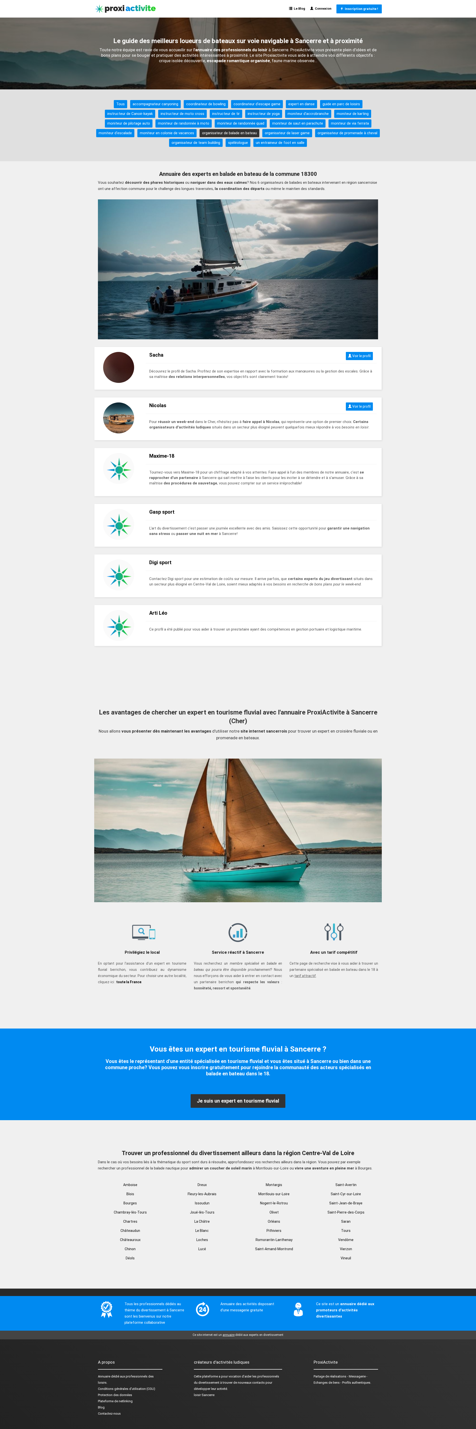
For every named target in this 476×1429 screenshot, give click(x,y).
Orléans (274, 1221)
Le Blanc (202, 1231)
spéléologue (238, 142)
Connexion (322, 8)
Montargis (274, 1185)
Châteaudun (130, 1231)
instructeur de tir (226, 113)
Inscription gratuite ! (360, 9)
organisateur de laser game (287, 133)
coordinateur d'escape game (257, 104)
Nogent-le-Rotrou (274, 1203)
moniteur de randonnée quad (240, 123)
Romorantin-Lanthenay (274, 1240)
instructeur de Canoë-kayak (130, 113)
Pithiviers (274, 1231)
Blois (130, 1194)
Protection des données (115, 1395)
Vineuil (346, 1258)
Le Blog (298, 8)
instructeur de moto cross (182, 113)
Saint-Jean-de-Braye (345, 1203)
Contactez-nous (109, 1413)
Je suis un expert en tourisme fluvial (238, 1101)
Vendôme (346, 1240)
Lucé (202, 1249)
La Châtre (202, 1221)
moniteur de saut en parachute (297, 123)
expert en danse (301, 104)
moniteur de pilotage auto (128, 123)
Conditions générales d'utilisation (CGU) (126, 1389)
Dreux (202, 1185)
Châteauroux (130, 1240)
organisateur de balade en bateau (229, 133)
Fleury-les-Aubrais (202, 1194)
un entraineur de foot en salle (280, 142)
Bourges (130, 1203)
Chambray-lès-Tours (130, 1212)
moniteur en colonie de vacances (167, 133)
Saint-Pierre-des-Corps (345, 1212)
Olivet (274, 1212)
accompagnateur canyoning (155, 104)
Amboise (130, 1185)
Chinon (130, 1249)
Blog (101, 1407)
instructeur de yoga (264, 113)
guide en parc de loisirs (341, 104)
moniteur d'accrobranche (308, 113)
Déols (130, 1258)
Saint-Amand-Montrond (274, 1249)
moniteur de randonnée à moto (183, 123)
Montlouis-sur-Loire (274, 1194)
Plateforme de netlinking (115, 1401)
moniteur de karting (353, 113)
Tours (346, 1231)
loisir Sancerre (204, 1395)
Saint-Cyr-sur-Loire (346, 1194)
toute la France (128, 982)
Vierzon (346, 1249)
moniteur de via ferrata (350, 123)
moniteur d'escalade (115, 133)
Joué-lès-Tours (202, 1212)
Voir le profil (361, 356)
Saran (346, 1221)
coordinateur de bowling (206, 104)
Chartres (130, 1221)
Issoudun (202, 1203)
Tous (120, 104)
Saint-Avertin (346, 1185)
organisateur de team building (196, 142)
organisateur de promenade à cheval (347, 133)
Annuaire (104, 1376)
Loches (202, 1240)
